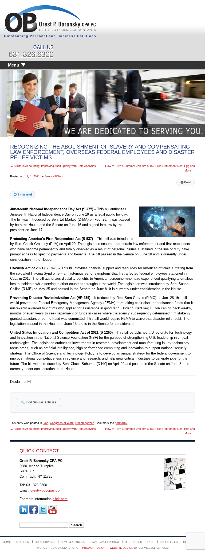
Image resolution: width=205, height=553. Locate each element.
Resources (133, 541)
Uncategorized (84, 423)
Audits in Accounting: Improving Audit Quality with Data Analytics (53, 166)
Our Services (45, 541)
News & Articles (73, 541)
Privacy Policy (93, 547)
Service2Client (54, 176)
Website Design (121, 547)
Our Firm (22, 541)
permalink (121, 423)
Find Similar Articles (38, 402)
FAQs (151, 541)
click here (60, 499)
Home (7, 541)
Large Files (169, 541)
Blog (45, 423)
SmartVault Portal (105, 541)
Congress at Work (62, 423)
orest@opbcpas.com (46, 490)
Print (185, 182)
